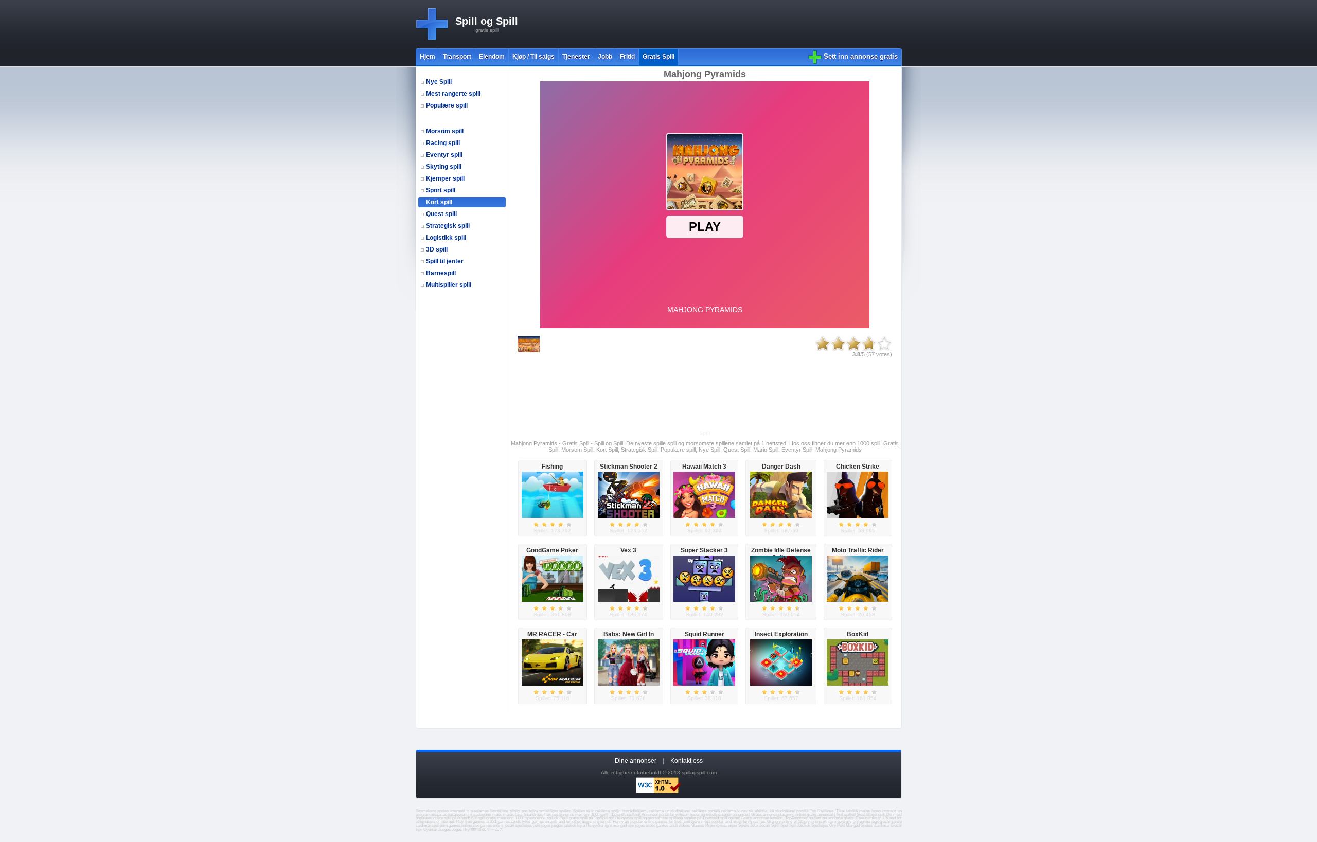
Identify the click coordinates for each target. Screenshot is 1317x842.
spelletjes (523, 825)
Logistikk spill (446, 237)
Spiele (743, 825)
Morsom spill (445, 131)
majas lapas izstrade (877, 811)
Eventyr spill (444, 154)
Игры (710, 825)
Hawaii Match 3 (704, 466)
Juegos (444, 829)
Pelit (841, 825)
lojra (581, 825)
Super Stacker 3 (704, 550)
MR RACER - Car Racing (552, 638)
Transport (457, 56)
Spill (775, 825)
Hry (466, 829)
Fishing (552, 466)
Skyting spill (443, 166)
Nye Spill (439, 81)
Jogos (457, 829)
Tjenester (576, 56)
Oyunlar (430, 829)
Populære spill (447, 105)
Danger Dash (781, 466)
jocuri (509, 825)
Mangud (853, 825)
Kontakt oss (686, 760)
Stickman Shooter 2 (628, 466)
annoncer (741, 814)
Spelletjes (819, 825)
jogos (545, 825)
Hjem (427, 56)
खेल (473, 829)
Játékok (803, 825)
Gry (832, 825)
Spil (792, 825)
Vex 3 (628, 550)
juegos (557, 825)
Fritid (627, 56)
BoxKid (857, 634)
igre (608, 825)
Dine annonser (635, 760)
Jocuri (764, 825)
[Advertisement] (714, 24)
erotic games (657, 825)
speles (443, 811)
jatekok (570, 825)
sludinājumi (785, 811)
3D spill (437, 249)
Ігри (419, 829)
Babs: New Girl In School (628, 638)
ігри (631, 825)
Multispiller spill (448, 285)
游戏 (481, 829)
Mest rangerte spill (453, 93)
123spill (618, 814)
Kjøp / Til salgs (533, 56)
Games (697, 825)
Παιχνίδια (594, 825)
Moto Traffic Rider (858, 550)
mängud (620, 825)
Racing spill (443, 143)
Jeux (754, 825)
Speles (867, 825)
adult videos (679, 825)
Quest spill (441, 214)
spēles (565, 811)
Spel (784, 825)
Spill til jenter (445, 261)
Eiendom (492, 56)
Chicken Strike (857, 466)
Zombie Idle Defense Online (781, 554)
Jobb (605, 56)
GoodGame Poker (552, 550)
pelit (536, 825)
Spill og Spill (486, 21)
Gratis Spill (658, 56)
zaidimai (423, 825)
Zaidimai (881, 825)
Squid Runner (704, 634)
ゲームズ (495, 829)
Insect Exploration (781, 634)
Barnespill (441, 273)
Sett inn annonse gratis (861, 56)
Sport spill (440, 190)
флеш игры (726, 825)
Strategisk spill (448, 225)
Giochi (896, 825)
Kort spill (439, 202)
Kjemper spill (445, 178)
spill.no (633, 814)
